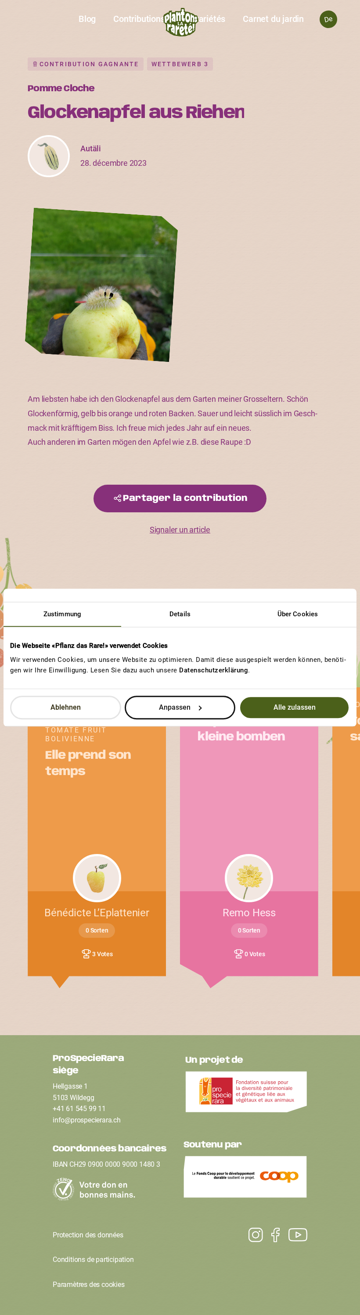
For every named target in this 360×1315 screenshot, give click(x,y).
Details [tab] (180, 614)
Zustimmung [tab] (62, 614)
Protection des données (88, 1235)
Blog (87, 19)
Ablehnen (65, 707)
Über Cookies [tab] (297, 614)
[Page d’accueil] (180, 24)
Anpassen (175, 707)
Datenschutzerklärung (213, 670)
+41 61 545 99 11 (79, 1108)
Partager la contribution (185, 498)
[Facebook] (271, 1235)
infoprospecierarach (87, 1120)
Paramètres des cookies (89, 1284)
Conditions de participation (93, 1259)
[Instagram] (293, 1235)
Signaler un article (180, 529)
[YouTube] (251, 1235)
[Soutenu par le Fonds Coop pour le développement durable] (245, 1179)
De (328, 19)
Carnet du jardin (273, 19)
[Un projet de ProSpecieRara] (246, 1094)
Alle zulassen (295, 707)
